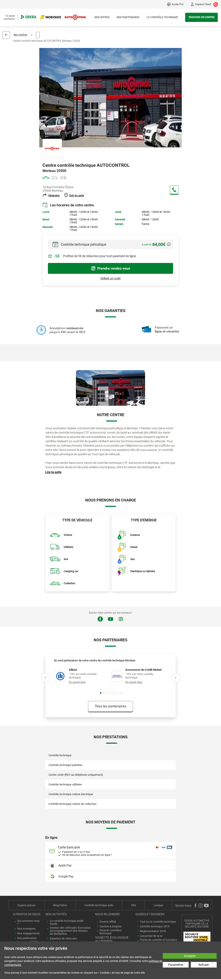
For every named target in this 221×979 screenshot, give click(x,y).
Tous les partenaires (110, 706)
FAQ (133, 905)
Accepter (190, 956)
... (37, 35)
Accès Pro (177, 4)
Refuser (204, 964)
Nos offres (102, 17)
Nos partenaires (128, 17)
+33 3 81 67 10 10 (174, 189)
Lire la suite (53, 472)
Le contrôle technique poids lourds (67, 922)
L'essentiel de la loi (151, 936)
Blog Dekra (60, 905)
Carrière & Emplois (110, 926)
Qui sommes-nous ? (28, 922)
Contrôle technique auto (98, 905)
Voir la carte (76, 195)
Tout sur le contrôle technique (158, 921)
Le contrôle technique (162, 17)
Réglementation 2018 (153, 931)
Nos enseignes (26, 928)
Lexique (158, 905)
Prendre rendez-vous (113, 268)
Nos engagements (28, 933)
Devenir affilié (107, 921)
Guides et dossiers (150, 914)
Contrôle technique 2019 (154, 926)
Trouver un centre (201, 17)
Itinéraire (54, 195)
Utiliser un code (110, 278)
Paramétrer (175, 964)
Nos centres (20, 34)
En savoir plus (77, 682)
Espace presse (26, 905)
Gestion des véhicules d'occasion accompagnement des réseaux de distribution (70, 930)
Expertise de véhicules (63, 938)
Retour (6, 35)
